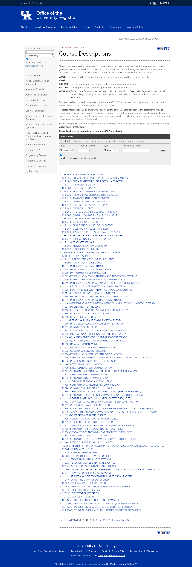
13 (95, 520)
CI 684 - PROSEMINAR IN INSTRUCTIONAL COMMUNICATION (92, 354)
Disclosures (152, 551)
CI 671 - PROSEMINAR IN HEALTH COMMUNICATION (88, 347)
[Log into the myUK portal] (153, 3)
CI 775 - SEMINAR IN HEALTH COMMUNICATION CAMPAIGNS (92, 429)
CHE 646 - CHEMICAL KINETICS (77, 208)
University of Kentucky (32, 3)
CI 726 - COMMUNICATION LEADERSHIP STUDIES (87, 388)
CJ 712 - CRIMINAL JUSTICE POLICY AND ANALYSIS (87, 473)
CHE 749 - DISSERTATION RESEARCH (80, 222)
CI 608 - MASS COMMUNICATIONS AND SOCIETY (86, 269)
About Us (25, 27)
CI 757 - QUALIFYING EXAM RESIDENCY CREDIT (86, 405)
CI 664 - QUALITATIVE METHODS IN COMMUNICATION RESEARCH (95, 337)
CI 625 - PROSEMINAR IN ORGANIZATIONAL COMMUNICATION (93, 286)
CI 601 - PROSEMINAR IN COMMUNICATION (84, 266)
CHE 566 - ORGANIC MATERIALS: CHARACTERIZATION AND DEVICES (96, 178)
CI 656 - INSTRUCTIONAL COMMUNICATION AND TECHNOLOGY (94, 334)
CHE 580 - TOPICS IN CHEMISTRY (79, 188)
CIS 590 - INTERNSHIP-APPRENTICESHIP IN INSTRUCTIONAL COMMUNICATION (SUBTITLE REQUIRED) (113, 446)
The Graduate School (35, 100)
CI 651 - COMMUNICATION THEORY (80, 327)
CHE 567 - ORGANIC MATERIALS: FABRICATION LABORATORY (93, 181)
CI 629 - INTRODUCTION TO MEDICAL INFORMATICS (88, 293)
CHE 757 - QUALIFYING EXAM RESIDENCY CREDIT (87, 225)
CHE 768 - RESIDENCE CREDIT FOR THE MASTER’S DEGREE (92, 232)
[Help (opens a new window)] (168, 48)
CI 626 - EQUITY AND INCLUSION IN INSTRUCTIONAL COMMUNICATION (98, 290)
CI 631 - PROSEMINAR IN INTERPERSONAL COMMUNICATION (93, 300)
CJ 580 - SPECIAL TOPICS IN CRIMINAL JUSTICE (86, 456)
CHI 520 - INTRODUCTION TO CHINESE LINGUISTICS (88, 259)
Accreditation (77, 551)
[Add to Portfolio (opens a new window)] (158, 48)
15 (104, 520)
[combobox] (144, 38)
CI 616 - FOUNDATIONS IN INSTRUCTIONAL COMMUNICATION (93, 279)
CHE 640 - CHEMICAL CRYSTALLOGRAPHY (83, 201)
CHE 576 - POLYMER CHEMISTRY (78, 185)
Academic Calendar (35, 89)
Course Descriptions (35, 166)
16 (108, 520)
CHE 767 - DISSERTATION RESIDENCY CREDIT (85, 229)
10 (82, 520)
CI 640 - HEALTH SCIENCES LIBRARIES (81, 317)
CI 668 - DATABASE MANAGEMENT (79, 344)
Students (99, 27)
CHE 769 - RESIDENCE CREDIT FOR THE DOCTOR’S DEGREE (92, 235)
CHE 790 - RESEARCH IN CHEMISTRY (80, 249)
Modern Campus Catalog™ (123, 564)
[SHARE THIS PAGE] (162, 48)
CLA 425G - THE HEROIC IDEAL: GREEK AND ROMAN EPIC (91, 500)
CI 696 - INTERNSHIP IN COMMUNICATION (83, 364)
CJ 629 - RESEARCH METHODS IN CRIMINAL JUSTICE (88, 463)
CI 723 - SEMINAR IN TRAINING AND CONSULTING (87, 381)
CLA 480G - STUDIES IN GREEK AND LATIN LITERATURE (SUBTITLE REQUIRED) (101, 510)
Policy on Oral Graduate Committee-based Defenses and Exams (39, 136)
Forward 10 (118, 520)
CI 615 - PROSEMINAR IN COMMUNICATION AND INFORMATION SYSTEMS (99, 276)
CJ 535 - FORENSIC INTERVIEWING (79, 452)
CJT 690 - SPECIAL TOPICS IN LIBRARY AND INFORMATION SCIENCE (96, 486)
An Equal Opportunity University (50, 551)
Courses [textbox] (29, 52)
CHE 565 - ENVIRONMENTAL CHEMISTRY (82, 174)
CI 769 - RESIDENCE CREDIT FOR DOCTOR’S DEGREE (88, 422)
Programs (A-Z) (32, 150)
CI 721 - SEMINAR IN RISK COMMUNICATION (84, 374)
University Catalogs (135, 27)
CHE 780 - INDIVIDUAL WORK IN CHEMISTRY (84, 246)
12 (91, 520)
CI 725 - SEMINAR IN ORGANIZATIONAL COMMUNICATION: (91, 385)
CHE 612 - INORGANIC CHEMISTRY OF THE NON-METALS (91, 191)
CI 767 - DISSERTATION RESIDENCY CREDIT (84, 415)
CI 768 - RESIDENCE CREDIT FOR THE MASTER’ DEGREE (90, 419)
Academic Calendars (45, 27)
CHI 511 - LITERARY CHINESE (76, 256)
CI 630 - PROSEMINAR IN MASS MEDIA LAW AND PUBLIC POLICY (94, 296)
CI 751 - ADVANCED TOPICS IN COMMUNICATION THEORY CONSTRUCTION (100, 402)
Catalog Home (32, 75)
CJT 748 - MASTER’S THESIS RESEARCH (82, 490)
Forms (86, 27)
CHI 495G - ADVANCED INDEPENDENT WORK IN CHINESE (91, 252)
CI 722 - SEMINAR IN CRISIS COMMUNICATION (85, 378)
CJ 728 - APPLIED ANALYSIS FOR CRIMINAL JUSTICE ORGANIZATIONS (97, 476)
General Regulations (35, 111)
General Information (35, 144)
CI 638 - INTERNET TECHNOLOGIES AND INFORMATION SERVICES (95, 310)
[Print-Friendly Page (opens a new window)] (165, 48)
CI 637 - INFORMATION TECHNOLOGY (81, 307)
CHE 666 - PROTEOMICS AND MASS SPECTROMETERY (89, 212)
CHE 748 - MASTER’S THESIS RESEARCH (82, 218)
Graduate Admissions (36, 105)
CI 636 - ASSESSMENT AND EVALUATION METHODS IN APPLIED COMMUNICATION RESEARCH (109, 303)
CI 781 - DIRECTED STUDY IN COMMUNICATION (86, 435)
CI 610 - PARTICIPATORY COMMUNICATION (84, 273)
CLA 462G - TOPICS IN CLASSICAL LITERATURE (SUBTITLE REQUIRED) (97, 507)
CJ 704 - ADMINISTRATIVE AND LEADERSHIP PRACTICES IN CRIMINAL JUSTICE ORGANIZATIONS (110, 469)
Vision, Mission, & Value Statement (37, 82)
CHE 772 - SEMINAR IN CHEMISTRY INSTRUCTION (87, 239)
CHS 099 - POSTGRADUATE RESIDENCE (82, 263)
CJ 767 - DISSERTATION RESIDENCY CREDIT (84, 483)
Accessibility (136, 551)
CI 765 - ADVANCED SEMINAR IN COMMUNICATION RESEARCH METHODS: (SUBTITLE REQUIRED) (111, 412)
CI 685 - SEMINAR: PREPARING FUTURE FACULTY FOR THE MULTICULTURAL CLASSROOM (107, 357)
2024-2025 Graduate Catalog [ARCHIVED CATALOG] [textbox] (139, 39)
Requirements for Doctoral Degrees (38, 126)
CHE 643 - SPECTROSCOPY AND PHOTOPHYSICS (87, 205)
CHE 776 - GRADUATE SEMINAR (78, 242)
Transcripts (115, 27)
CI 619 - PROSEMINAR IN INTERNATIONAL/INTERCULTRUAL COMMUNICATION (101, 283)
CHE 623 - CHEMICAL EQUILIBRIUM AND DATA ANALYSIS (90, 195)
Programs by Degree (35, 155)
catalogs (62, 564)
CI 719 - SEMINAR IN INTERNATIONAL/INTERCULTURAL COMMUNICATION (99, 371)
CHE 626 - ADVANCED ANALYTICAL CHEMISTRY (86, 198)
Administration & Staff (36, 95)
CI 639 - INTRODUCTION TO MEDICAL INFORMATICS (88, 313)
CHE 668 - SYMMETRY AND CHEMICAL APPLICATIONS (89, 215)
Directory (93, 551)
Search (166, 3)
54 (128, 520)
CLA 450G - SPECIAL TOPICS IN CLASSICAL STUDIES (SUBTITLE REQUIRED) (100, 503)
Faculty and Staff (69, 27)
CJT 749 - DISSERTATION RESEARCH (80, 493)
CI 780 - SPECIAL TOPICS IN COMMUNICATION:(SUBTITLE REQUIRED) (97, 432)
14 (100, 520)
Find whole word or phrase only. (78, 157)
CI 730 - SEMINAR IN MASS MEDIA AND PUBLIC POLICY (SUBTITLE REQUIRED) (101, 391)
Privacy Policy (119, 551)
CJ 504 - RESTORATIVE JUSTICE (78, 449)
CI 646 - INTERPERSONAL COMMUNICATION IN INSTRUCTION (93, 324)
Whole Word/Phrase (33, 62)
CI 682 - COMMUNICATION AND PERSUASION (85, 351)
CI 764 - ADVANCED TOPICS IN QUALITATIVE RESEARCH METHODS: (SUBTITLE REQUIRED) (107, 408)
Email (104, 551)
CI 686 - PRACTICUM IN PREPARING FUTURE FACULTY (89, 361)
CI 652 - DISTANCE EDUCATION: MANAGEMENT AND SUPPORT (94, 330)
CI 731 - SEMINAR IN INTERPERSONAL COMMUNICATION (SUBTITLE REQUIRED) (102, 395)
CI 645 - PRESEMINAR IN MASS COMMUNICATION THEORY (91, 320)
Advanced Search (34, 66)
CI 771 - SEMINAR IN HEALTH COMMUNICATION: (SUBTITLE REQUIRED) (98, 425)
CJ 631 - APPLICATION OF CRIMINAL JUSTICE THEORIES (90, 466)
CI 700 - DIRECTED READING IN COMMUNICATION (87, 368)
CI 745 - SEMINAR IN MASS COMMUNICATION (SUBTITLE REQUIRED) (96, 398)
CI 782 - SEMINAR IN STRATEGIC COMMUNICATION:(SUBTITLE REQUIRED (99, 439)
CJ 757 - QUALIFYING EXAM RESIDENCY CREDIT (86, 480)
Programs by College (35, 161)
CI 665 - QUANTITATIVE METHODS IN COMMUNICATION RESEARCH (96, 341)
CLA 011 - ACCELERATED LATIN (78, 497)
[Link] (96, 546)
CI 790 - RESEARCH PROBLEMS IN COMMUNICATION (88, 442)
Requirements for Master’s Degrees (38, 117)
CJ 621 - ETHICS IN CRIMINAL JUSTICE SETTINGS (86, 459)
